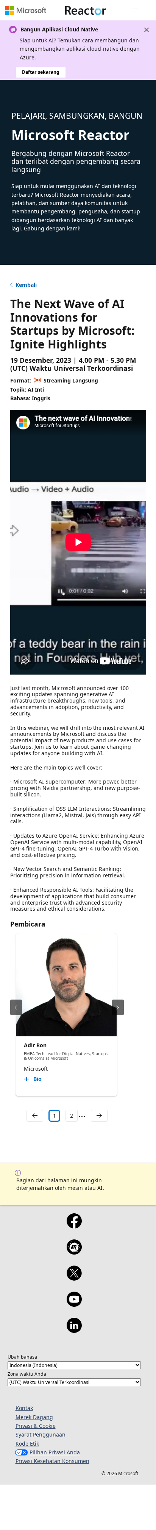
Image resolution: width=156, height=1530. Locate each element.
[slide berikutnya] (118, 1007)
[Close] (146, 30)
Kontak (24, 1408)
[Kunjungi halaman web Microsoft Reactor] (85, 10)
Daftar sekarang (40, 72)
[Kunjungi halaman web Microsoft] (26, 10)
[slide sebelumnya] (16, 1007)
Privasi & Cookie (36, 1425)
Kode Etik (27, 1443)
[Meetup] (74, 1251)
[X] (74, 1278)
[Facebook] (74, 1225)
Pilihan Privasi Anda (55, 1452)
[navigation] (35, 1116)
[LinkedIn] (74, 1330)
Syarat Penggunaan (41, 1434)
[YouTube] (74, 1304)
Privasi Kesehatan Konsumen (52, 1461)
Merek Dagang (34, 1417)
